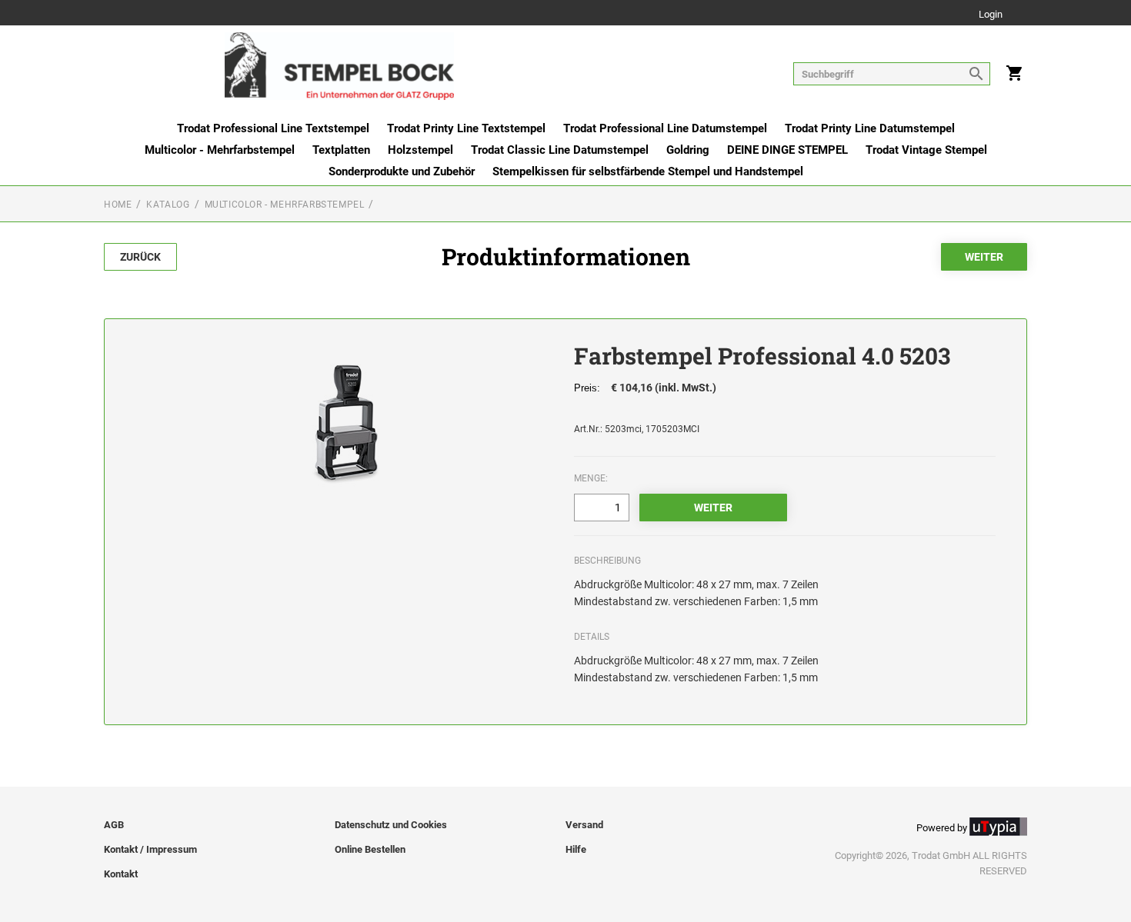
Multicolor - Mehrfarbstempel (220, 150)
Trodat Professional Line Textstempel (273, 128)
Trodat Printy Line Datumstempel (870, 128)
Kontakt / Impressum (150, 849)
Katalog (167, 204)
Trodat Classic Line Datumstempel (560, 150)
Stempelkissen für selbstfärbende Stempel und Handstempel (647, 171)
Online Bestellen (370, 849)
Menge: (591, 478)
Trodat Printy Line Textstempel (466, 128)
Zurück (140, 257)
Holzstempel (420, 150)
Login (991, 15)
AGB (114, 824)
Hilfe (576, 849)
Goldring (687, 150)
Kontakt (121, 874)
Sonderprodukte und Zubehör (402, 171)
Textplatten (341, 150)
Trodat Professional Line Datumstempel (665, 128)
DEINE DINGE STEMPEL (787, 150)
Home (118, 204)
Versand (584, 824)
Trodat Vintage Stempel (926, 150)
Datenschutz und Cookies (391, 824)
